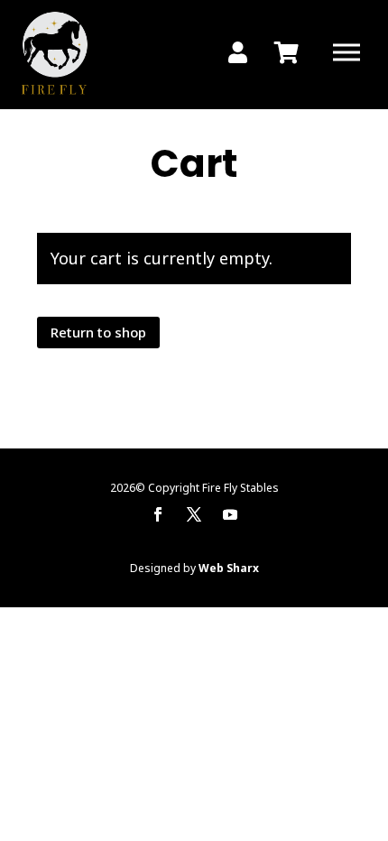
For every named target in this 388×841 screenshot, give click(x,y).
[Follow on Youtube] (230, 514)
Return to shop (98, 332)
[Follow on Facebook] (157, 514)
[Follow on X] (194, 514)
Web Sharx (229, 568)
